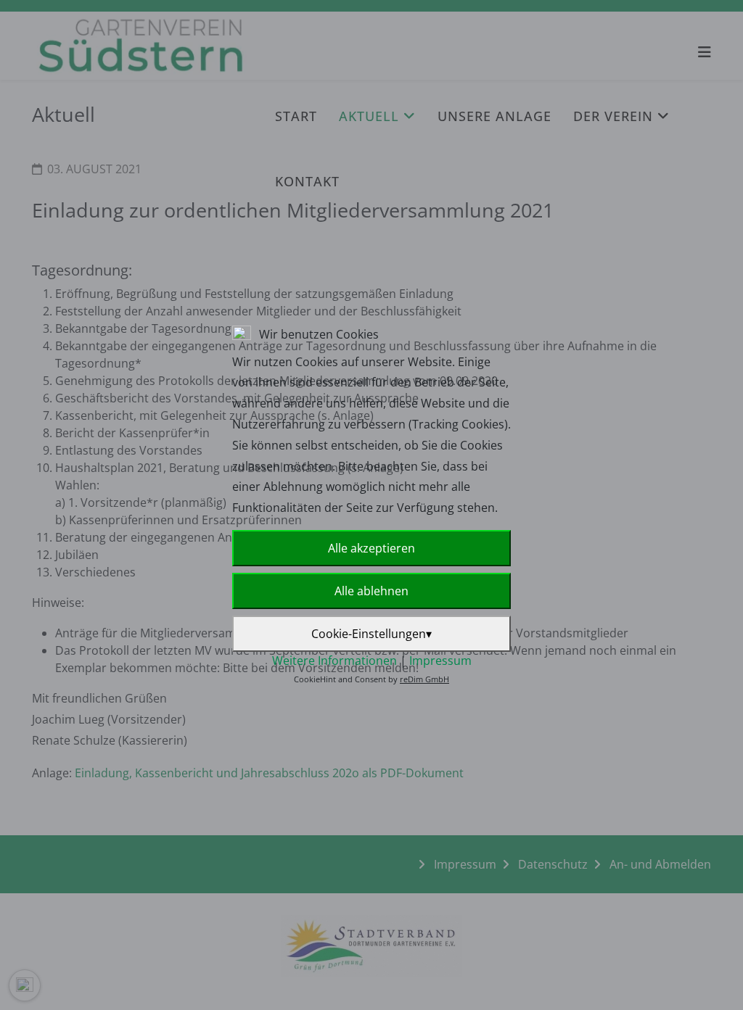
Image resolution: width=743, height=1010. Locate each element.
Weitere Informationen (334, 660)
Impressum (440, 660)
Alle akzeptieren (371, 548)
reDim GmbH (424, 679)
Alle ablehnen (371, 591)
